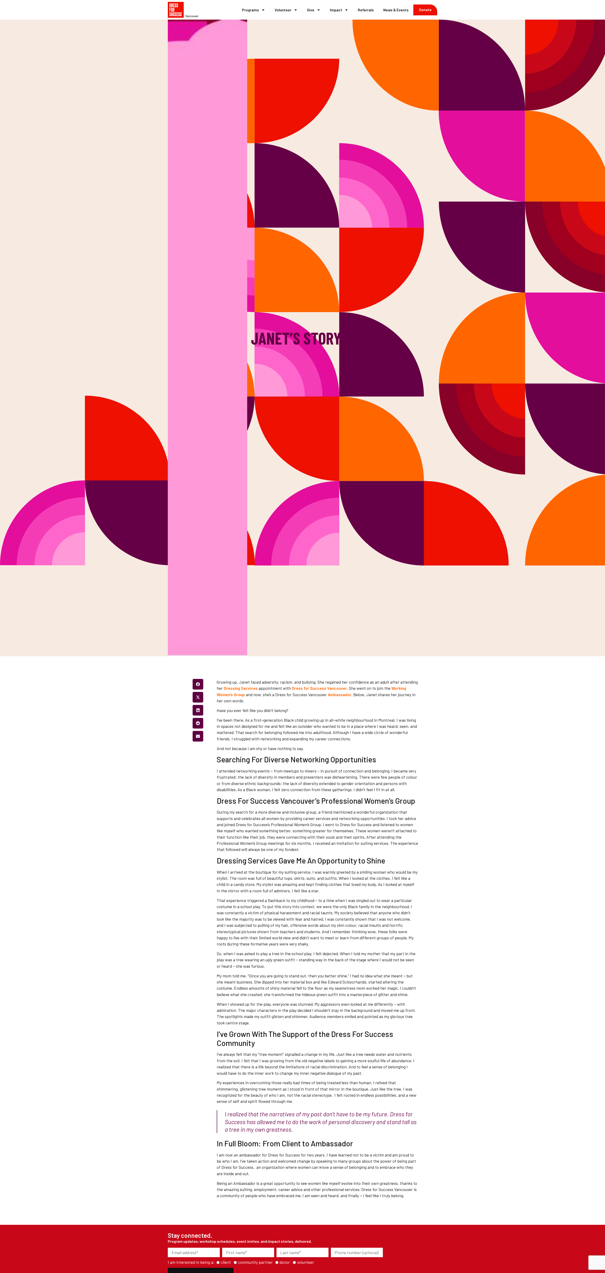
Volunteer (283, 10)
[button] (198, 684)
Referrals (366, 10)
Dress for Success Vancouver (319, 688)
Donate (425, 9)
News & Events (396, 10)
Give (310, 10)
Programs (250, 10)
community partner (255, 1262)
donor (285, 1262)
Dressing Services (241, 688)
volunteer (305, 1262)
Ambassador (339, 694)
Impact (336, 10)
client (226, 1262)
